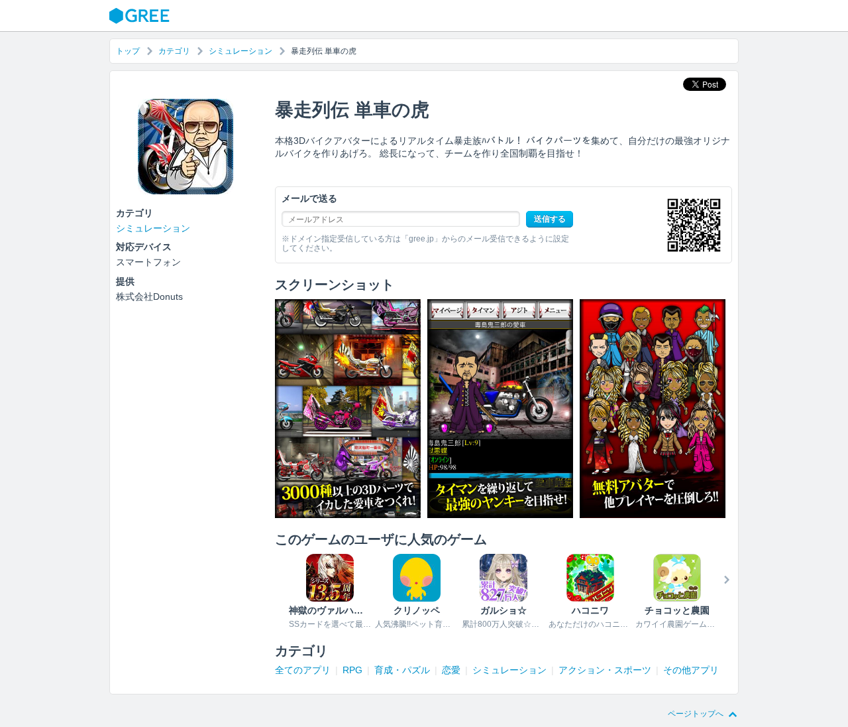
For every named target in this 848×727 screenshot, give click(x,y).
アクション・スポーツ (604, 670)
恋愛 (451, 670)
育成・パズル (402, 670)
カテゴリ (174, 51)
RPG (352, 670)
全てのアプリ (303, 670)
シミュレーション (240, 51)
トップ (128, 51)
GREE (141, 16)
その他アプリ (691, 670)
